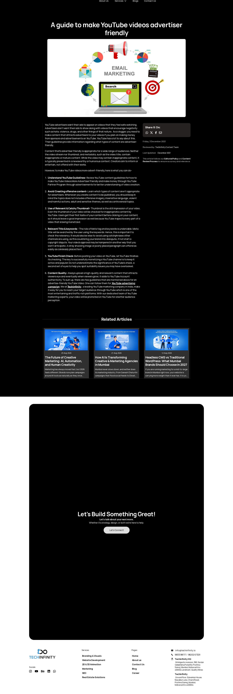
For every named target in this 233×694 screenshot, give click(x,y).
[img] (30, 671)
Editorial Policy (171, 158)
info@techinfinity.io (185, 650)
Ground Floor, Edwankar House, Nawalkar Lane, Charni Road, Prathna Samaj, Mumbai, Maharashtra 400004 (189, 681)
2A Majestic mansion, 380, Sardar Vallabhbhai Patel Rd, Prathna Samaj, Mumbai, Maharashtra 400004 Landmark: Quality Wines (189, 666)
